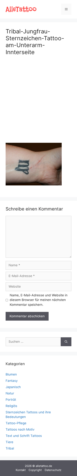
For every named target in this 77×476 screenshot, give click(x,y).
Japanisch (13, 387)
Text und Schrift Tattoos (24, 436)
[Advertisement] (38, 98)
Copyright (35, 470)
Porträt (11, 399)
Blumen (11, 374)
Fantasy (12, 381)
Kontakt (21, 470)
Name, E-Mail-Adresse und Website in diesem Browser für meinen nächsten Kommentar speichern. (38, 300)
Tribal (10, 448)
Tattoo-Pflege (16, 423)
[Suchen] (66, 341)
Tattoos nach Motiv (20, 429)
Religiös (11, 406)
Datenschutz (53, 470)
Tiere (9, 442)
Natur (10, 393)
